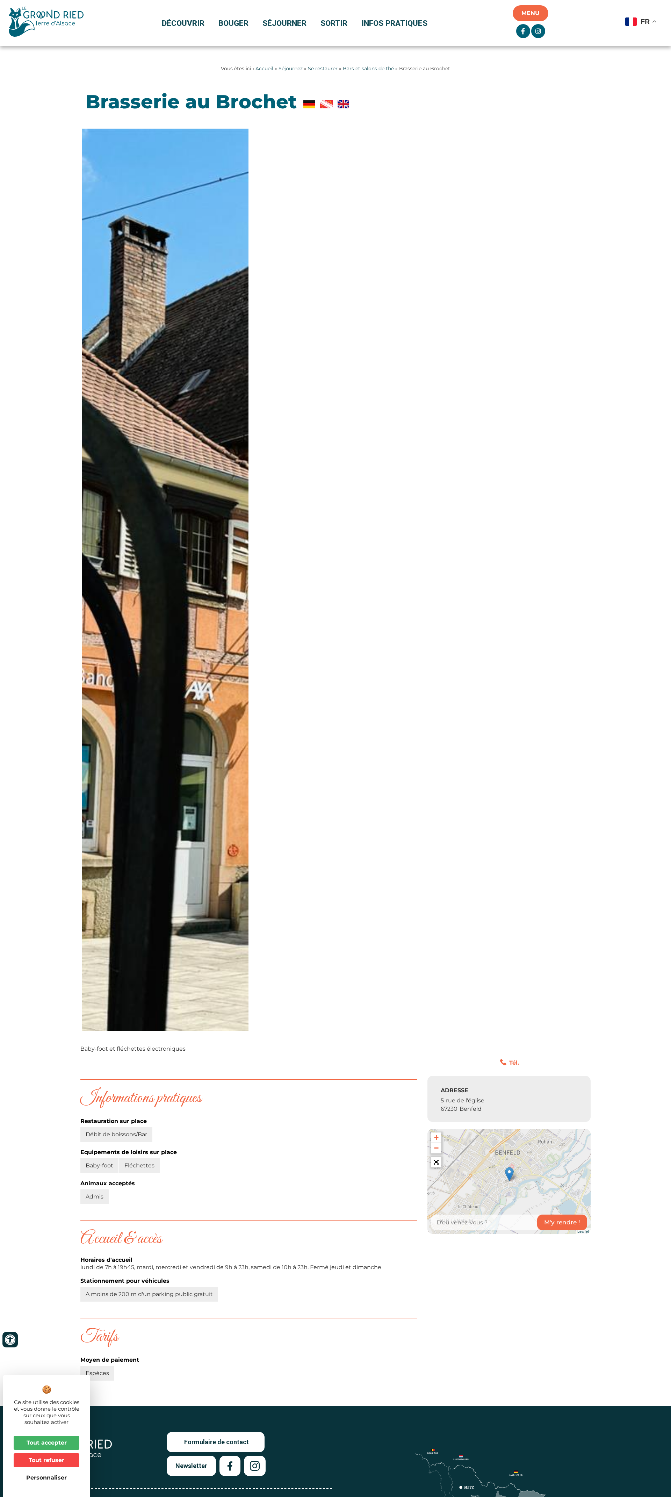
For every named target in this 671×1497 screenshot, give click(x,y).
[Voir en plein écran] (436, 1162)
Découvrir (183, 23)
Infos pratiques (394, 23)
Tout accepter (47, 1442)
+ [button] (436, 1137)
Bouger (233, 23)
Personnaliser (46, 1477)
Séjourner (284, 23)
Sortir (333, 23)
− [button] (436, 1148)
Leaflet (583, 1231)
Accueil (264, 68)
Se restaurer (323, 68)
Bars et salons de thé (368, 68)
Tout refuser (46, 1460)
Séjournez (291, 68)
